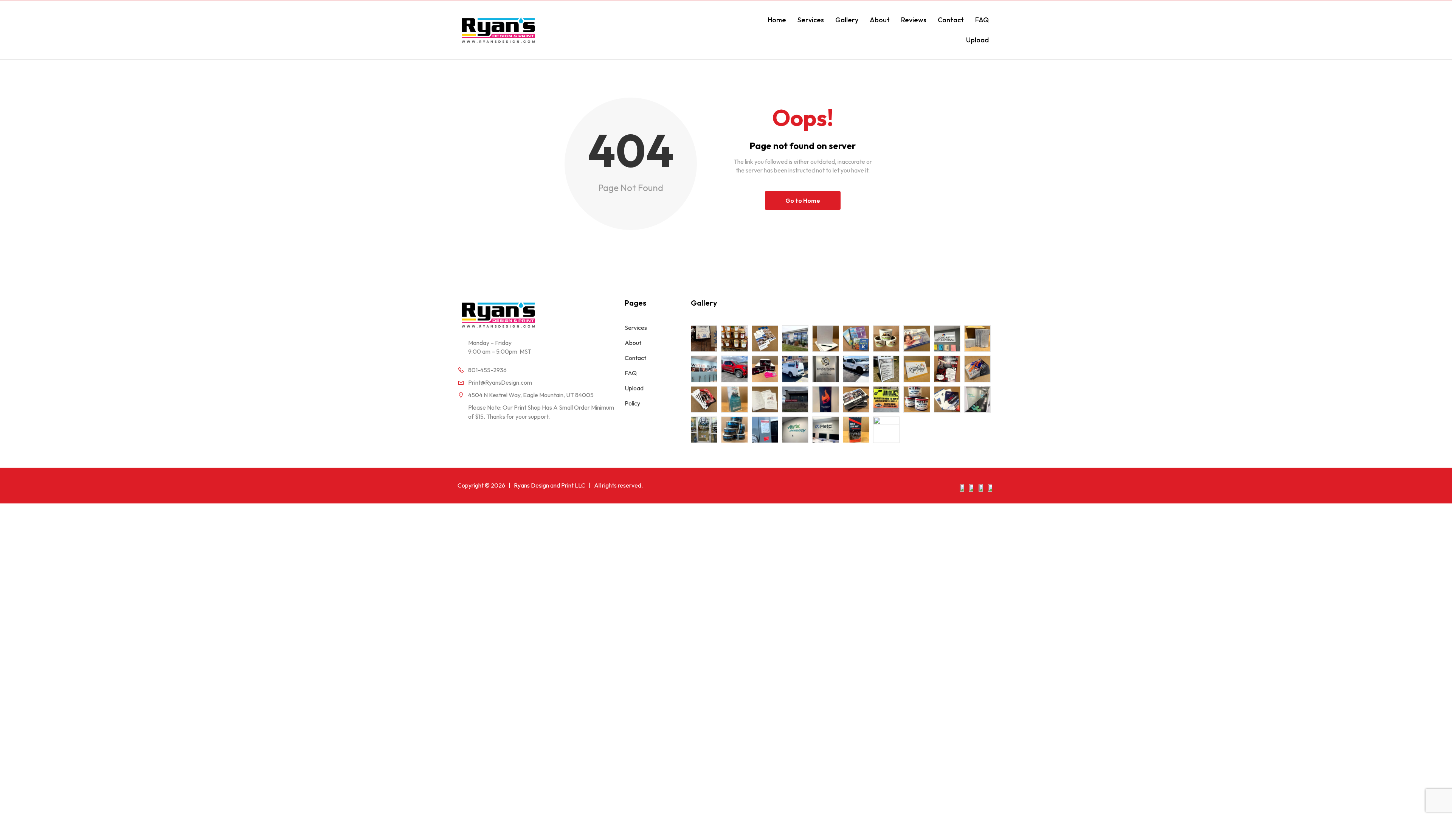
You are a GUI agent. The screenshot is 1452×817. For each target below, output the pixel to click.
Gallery (846, 20)
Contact (951, 20)
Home (777, 20)
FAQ (982, 20)
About (880, 20)
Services (810, 20)
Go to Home (802, 200)
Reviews (913, 20)
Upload (977, 40)
